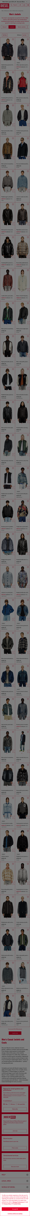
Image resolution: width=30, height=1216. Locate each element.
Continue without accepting (15, 1213)
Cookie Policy (17, 1203)
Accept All (15, 1209)
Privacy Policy (7, 1203)
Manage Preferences (18, 1202)
